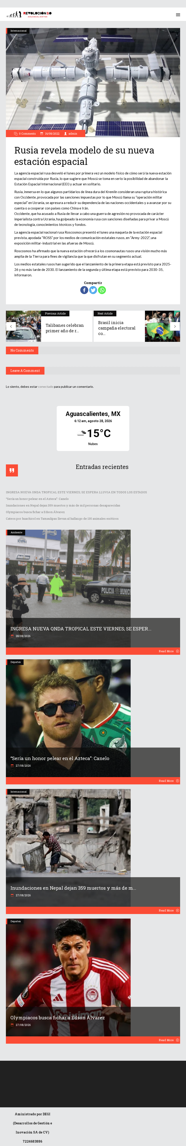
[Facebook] (84, 290)
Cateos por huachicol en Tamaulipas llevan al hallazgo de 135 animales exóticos (62, 518)
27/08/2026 (23, 765)
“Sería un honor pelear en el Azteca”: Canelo (37, 499)
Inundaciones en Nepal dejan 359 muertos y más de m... (73, 888)
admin (73, 133)
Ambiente (16, 532)
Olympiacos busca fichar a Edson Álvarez (35, 512)
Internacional (19, 30)
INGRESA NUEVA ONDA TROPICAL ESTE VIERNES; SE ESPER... (81, 628)
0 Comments (27, 133)
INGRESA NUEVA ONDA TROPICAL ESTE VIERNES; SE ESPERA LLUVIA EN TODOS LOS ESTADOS (76, 492)
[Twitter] (93, 290)
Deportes (16, 662)
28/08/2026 (22, 636)
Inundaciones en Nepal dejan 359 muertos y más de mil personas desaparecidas (63, 505)
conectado (45, 386)
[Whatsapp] (102, 290)
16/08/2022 (51, 133)
